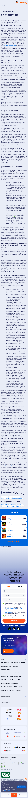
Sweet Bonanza (5, 498)
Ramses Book (4, 497)
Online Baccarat (20, 504)
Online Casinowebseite (10, 45)
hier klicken (7, 790)
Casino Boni (19, 506)
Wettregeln (10, 612)
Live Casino (13, 506)
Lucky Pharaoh (16, 497)
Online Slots (4, 504)
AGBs (21, 608)
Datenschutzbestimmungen (11, 608)
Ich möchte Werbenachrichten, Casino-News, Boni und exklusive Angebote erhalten (15, 616)
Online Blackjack (12, 504)
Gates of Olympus (14, 498)
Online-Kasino (6, 6)
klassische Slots (9, 466)
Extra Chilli (21, 498)
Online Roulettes (5, 506)
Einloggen (23, 2)
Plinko (10, 497)
